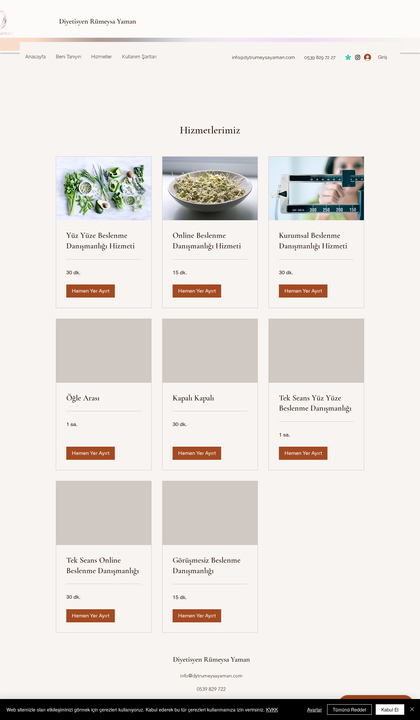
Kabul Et (390, 709)
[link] (103, 240)
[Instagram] (348, 57)
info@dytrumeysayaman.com (263, 57)
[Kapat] (412, 709)
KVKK (272, 709)
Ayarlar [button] (314, 709)
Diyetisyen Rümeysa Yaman (97, 21)
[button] (90, 291)
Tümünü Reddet (349, 709)
